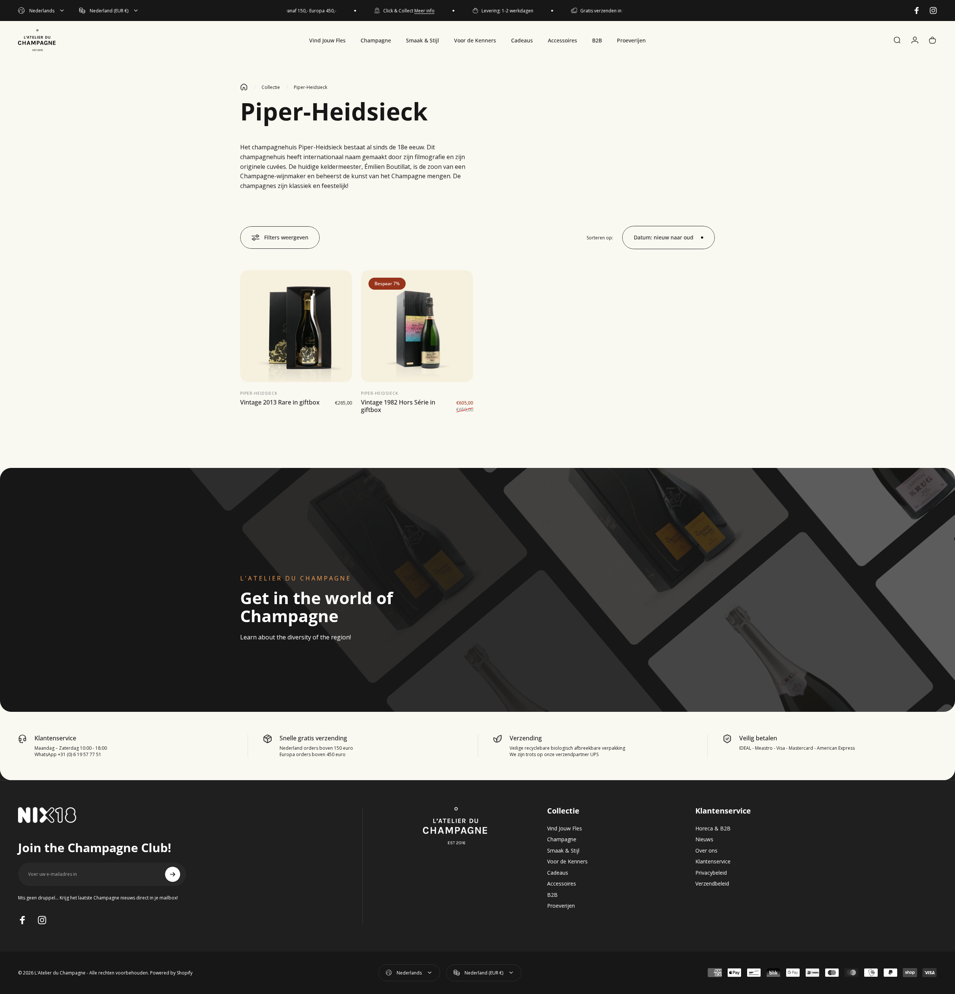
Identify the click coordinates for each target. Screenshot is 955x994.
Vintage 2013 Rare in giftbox (280, 403)
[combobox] (41, 10)
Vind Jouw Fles (564, 828)
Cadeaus (557, 872)
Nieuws (704, 839)
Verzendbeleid (712, 883)
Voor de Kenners (567, 861)
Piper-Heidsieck (258, 393)
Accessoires (561, 883)
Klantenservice (713, 861)
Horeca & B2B (713, 828)
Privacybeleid (711, 872)
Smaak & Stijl (563, 850)
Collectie (271, 87)
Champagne (561, 839)
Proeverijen (561, 905)
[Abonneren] (172, 874)
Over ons (706, 850)
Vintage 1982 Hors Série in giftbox (398, 406)
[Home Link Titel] (244, 87)
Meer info (411, 11)
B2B (552, 895)
